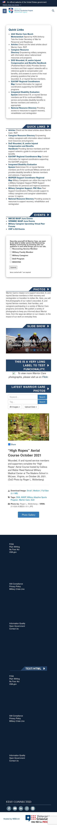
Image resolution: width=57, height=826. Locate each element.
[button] (12, 4)
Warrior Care (24, 499)
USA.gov (13, 552)
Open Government (17, 626)
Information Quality (17, 623)
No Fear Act (14, 549)
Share (13, 444)
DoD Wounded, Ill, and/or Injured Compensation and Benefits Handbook (23, 146)
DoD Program (18, 259)
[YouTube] (15, 808)
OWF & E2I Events (16, 229)
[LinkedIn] (21, 808)
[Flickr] (32, 808)
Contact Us (14, 628)
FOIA (11, 544)
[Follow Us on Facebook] (9, 808)
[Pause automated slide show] (27, 350)
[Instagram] (27, 808)
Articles (14, 44)
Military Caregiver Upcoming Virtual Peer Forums (26, 225)
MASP (23, 497)
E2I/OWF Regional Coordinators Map (24, 156)
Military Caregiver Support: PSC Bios (24, 188)
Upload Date (30, 406)
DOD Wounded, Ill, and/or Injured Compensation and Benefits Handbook (28, 61)
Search (42, 397)
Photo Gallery (28, 514)
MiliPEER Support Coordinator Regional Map (26, 179)
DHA (18, 497)
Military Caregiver (20, 255)
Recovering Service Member (25, 249)
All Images (14, 406)
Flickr (45, 377)
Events (31, 221)
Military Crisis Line (17, 589)
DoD (32, 499)
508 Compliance (16, 583)
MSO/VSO (16, 262)
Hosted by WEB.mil (11, 818)
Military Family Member (22, 252)
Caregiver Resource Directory (21, 135)
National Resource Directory (23, 107)
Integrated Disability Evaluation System (25, 93)
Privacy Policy (15, 586)
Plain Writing (14, 546)
